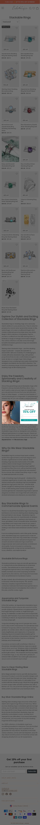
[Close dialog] (37, 401)
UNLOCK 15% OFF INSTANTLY (29, 420)
